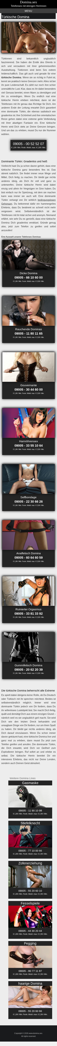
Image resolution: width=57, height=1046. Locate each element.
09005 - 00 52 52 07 (28, 144)
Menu (28, 11)
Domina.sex (28, 2)
